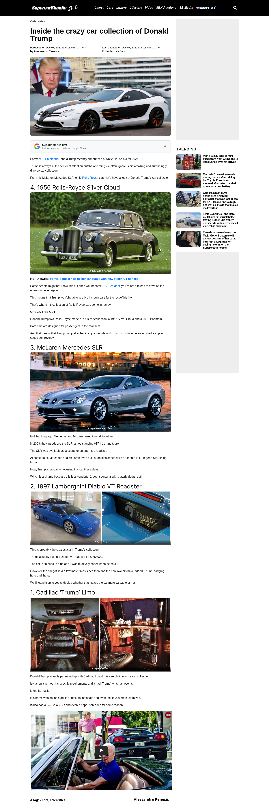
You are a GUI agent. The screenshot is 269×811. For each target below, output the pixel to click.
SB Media (186, 7)
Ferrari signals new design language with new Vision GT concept (94, 278)
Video (149, 7)
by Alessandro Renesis (44, 51)
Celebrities (37, 21)
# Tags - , (47, 800)
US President (49, 159)
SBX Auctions (166, 7)
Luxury (121, 7)
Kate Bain (119, 51)
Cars (110, 7)
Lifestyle (136, 7)
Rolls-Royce (90, 177)
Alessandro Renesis (151, 799)
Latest (99, 7)
